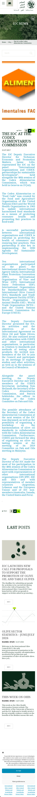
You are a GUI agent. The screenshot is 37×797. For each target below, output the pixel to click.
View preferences (18, 781)
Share (20, 131)
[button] (3, 753)
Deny (18, 776)
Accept (18, 771)
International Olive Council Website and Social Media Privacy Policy (31, 790)
